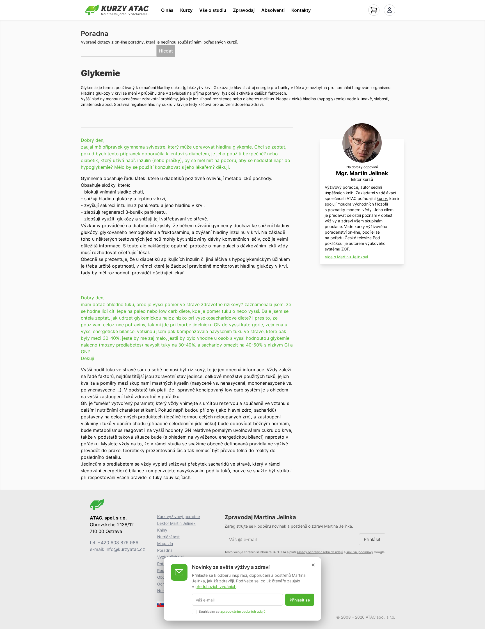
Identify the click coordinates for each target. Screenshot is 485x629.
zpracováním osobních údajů (243, 611)
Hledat (166, 51)
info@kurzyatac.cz (125, 549)
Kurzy (186, 10)
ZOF (345, 249)
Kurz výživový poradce (178, 516)
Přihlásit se (300, 599)
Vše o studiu (212, 10)
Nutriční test (168, 536)
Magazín (165, 543)
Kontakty (301, 10)
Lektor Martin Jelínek (176, 523)
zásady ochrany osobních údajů (320, 552)
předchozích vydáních (215, 586)
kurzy (382, 198)
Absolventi (273, 10)
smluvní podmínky (359, 552)
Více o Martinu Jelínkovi (346, 256)
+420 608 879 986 (118, 542)
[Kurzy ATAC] (117, 10)
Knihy (162, 530)
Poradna (165, 550)
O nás (167, 10)
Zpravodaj (244, 10)
